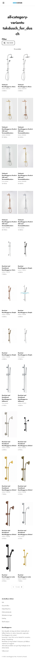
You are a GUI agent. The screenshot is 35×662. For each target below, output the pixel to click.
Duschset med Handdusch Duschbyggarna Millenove (6, 398)
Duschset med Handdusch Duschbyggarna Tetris (8, 268)
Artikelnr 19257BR (22, 492)
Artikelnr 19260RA (6, 314)
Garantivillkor (5, 606)
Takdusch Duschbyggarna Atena (8, 86)
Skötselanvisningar (7, 615)
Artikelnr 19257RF (6, 447)
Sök (3, 602)
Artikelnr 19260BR (6, 357)
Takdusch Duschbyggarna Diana (24, 86)
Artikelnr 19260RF (22, 314)
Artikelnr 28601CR (6, 88)
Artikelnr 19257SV (22, 447)
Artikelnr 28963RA (22, 135)
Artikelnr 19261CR (6, 272)
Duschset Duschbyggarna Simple (25, 267)
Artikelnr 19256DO (22, 579)
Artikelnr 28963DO (6, 135)
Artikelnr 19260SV (22, 270)
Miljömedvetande (6, 612)
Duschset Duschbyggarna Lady (8, 576)
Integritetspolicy (6, 609)
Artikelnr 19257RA (6, 536)
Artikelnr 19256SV (6, 579)
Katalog (4, 618)
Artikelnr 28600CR (22, 88)
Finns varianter (5, 181)
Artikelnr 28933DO (22, 181)
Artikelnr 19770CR (22, 403)
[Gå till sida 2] (22, 587)
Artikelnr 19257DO (6, 492)
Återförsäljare (5, 622)
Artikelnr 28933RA (6, 227)
